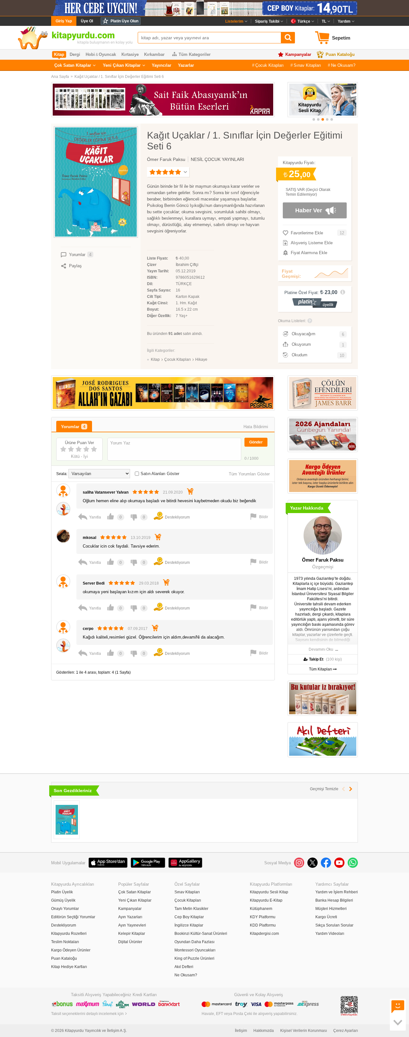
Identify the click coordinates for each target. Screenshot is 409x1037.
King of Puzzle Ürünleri (194, 958)
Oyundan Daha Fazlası (194, 942)
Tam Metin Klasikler (191, 908)
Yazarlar (186, 65)
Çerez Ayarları (345, 1030)
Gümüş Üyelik (63, 900)
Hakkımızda (263, 1030)
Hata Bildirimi (255, 426)
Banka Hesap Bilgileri (334, 900)
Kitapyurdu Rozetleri (69, 933)
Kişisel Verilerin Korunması (303, 1030)
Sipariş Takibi (267, 21)
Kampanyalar (298, 54)
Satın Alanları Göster (160, 473)
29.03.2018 (149, 583)
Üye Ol (87, 21)
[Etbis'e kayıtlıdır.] (349, 1005)
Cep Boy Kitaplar (189, 917)
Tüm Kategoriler (195, 54)
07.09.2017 (138, 628)
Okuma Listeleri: (292, 321)
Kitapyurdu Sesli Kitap (269, 892)
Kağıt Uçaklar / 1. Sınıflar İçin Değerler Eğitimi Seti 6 (119, 76)
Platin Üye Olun (124, 21)
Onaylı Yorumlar (65, 908)
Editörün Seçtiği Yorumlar (73, 917)
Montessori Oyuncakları (194, 950)
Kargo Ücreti (326, 917)
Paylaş (75, 265)
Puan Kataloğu (340, 54)
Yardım (344, 21)
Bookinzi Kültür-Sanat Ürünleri (200, 933)
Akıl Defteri (183, 967)
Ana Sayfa (60, 76)
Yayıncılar (161, 65)
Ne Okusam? (343, 65)
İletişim (241, 1030)
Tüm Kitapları (321, 669)
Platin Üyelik (62, 892)
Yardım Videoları (329, 933)
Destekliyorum (63, 925)
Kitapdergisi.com (264, 933)
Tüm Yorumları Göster (249, 474)
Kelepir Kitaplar (131, 933)
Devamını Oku (321, 649)
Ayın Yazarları (130, 917)
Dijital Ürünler (130, 942)
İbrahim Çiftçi (187, 264)
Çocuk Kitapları (269, 65)
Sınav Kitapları (307, 65)
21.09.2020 (173, 492)
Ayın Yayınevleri (132, 925)
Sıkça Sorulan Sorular (334, 925)
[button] (314, 119)
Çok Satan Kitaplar (72, 65)
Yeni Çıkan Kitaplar (122, 65)
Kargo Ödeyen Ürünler (70, 950)
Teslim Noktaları (65, 942)
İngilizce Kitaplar (188, 925)
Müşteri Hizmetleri (331, 908)
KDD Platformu (263, 925)
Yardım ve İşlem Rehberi (336, 892)
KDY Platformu (262, 917)
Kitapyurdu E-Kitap (266, 900)
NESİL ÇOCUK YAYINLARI (217, 159)
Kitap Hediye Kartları (69, 967)
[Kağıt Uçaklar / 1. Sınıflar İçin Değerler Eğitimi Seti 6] (67, 819)
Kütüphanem (261, 908)
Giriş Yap (64, 21)
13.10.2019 (140, 537)
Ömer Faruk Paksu (166, 159)
